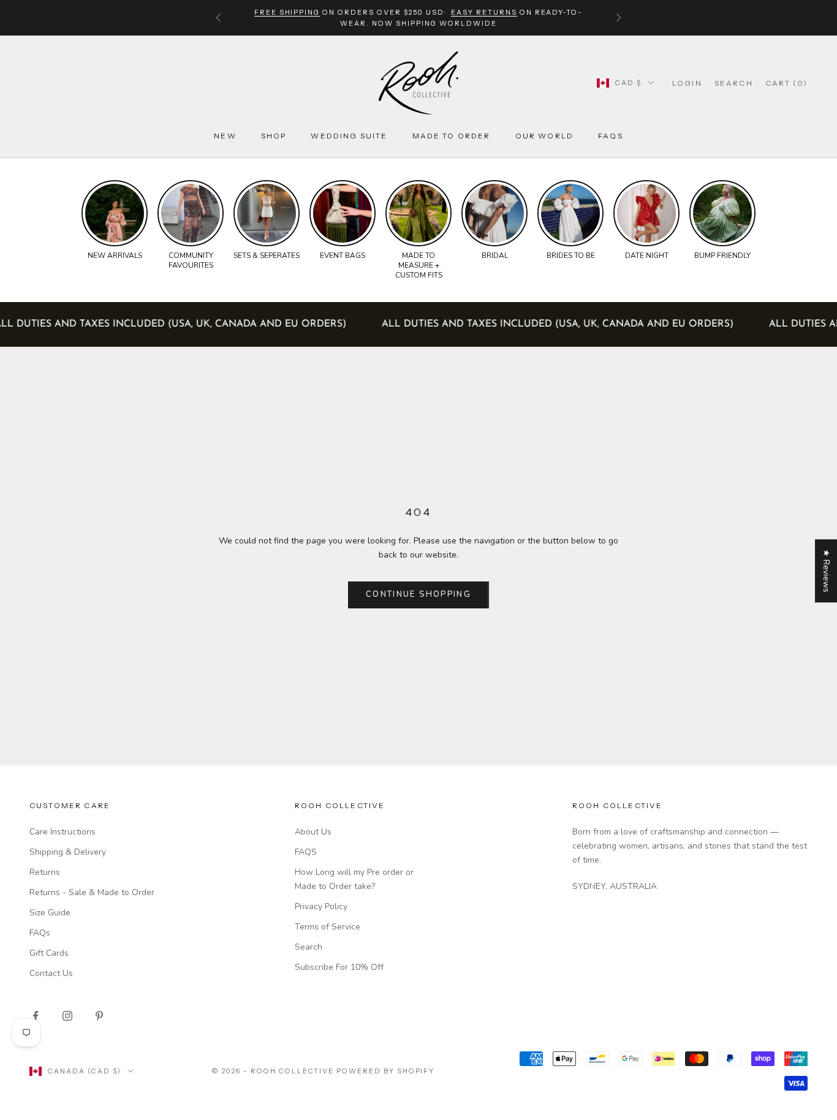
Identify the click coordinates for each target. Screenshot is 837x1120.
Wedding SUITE (349, 135)
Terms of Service (327, 927)
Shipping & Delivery (67, 852)
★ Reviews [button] (826, 570)
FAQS (306, 852)
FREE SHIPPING (287, 12)
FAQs (610, 135)
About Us (313, 832)
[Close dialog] (818, 785)
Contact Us (51, 973)
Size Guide (49, 912)
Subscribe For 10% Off (339, 967)
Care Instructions (62, 832)
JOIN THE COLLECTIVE (472, 1030)
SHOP (274, 135)
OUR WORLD (544, 135)
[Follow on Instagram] (67, 1016)
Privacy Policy (321, 906)
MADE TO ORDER (451, 135)
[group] (114, 220)
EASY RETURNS (484, 12)
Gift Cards (49, 953)
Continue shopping (418, 594)
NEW (225, 135)
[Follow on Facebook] (35, 1016)
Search (308, 947)
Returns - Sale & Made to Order (91, 892)
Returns (44, 872)
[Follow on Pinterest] (99, 1016)
